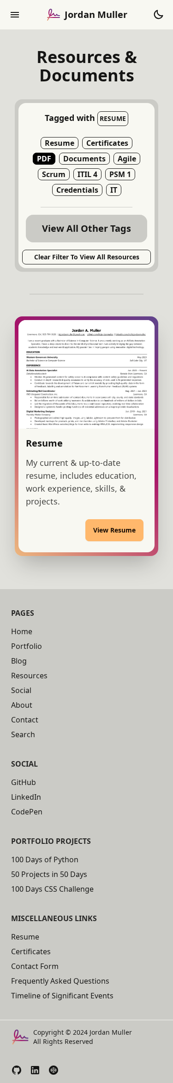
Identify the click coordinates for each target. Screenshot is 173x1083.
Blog (19, 661)
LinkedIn (26, 797)
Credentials (77, 190)
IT (113, 190)
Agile (127, 159)
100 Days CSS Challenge (52, 889)
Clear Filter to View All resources (86, 256)
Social (21, 690)
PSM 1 (120, 174)
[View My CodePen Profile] (53, 1070)
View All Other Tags (86, 228)
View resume (114, 530)
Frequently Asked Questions (60, 981)
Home (21, 631)
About (21, 705)
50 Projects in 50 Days (49, 874)
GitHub (23, 782)
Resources (29, 675)
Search (23, 734)
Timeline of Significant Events (62, 996)
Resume (59, 143)
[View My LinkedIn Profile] (35, 1070)
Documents (84, 159)
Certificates (107, 143)
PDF (44, 159)
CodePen (26, 812)
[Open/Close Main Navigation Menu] (15, 15)
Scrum (54, 174)
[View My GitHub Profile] (16, 1070)
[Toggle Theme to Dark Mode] (158, 15)
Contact (24, 720)
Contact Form (35, 966)
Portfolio (26, 646)
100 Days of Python (44, 859)
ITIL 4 (87, 174)
